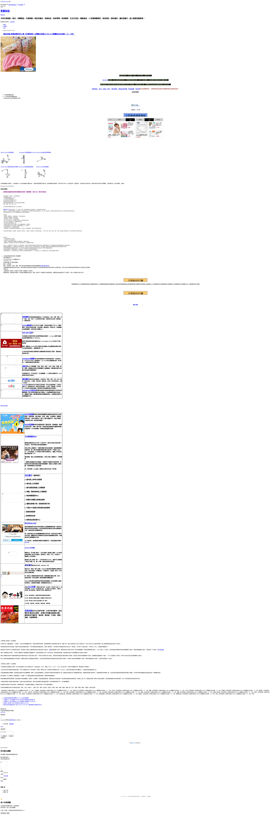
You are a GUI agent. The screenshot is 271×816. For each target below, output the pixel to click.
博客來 (24, 366)
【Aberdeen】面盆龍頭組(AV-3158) (27, 152)
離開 (8, 813)
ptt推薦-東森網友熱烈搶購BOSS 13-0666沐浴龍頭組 (16, 698)
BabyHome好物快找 (29, 390)
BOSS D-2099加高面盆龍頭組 (26, 166)
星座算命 (11, 724)
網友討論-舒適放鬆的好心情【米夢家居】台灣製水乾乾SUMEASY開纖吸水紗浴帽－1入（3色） (39, 34)
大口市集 (31, 587)
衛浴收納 (114, 89)
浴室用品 (94, 89)
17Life (23, 384)
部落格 (5, 26)
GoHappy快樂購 (28, 359)
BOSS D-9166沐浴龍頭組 (42, 166)
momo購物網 (26, 325)
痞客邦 (11, 720)
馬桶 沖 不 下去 (7, 209)
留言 (14, 720)
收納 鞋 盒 (105, 80)
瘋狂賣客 (25, 379)
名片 (4, 28)
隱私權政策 (143, 796)
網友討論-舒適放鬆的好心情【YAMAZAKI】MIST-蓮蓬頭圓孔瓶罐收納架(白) (22, 704)
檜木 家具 (135, 304)
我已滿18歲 (3, 813)
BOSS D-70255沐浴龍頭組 (7, 152)
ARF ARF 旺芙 (27, 333)
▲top (2, 726)
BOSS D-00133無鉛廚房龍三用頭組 (9, 166)
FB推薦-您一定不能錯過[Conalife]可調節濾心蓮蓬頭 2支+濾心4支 (19, 701)
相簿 (4, 24)
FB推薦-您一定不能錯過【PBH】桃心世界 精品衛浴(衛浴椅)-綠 (19, 699)
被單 (50, 649)
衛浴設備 (131, 89)
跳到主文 (3, 14)
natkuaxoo (3, 712)
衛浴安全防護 (123, 89)
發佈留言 (3, 737)
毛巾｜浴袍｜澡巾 (104, 89)
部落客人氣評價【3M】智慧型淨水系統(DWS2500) (16, 703)
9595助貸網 (29, 414)
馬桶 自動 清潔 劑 (45, 265)
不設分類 (12, 21)
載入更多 (3, 729)
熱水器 (138, 89)
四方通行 (28, 475)
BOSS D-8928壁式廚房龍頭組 (43, 152)
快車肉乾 (28, 611)
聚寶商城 (5, 11)
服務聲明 (149, 796)
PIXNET (125, 796)
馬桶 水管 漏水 (4, 405)
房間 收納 (27, 542)
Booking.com (30, 523)
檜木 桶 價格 (161, 649)
